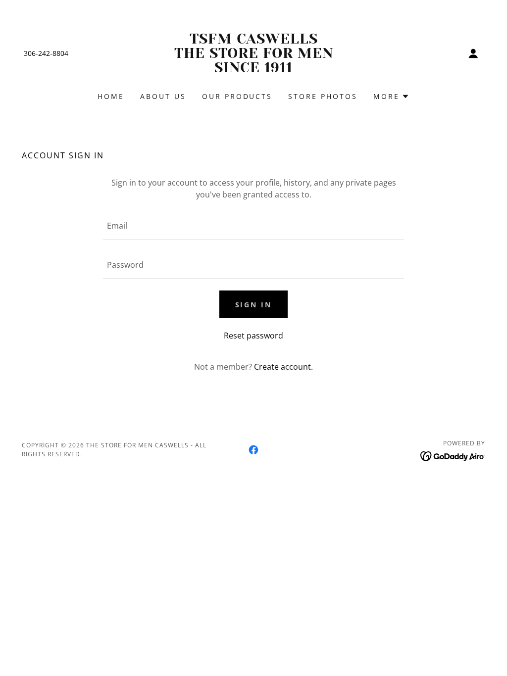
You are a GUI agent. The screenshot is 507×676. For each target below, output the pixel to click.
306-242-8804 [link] (46, 53)
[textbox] (253, 226)
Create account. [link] (283, 366)
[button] (473, 53)
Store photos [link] (322, 96)
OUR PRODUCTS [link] (237, 96)
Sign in (253, 304)
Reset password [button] (253, 335)
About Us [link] (163, 96)
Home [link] (111, 96)
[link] (253, 69)
